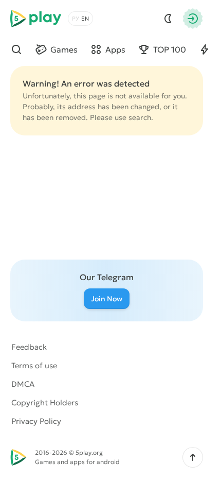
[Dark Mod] (168, 18)
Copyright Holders (44, 402)
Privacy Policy (36, 421)
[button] (192, 457)
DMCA (22, 384)
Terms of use (34, 365)
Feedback (29, 347)
